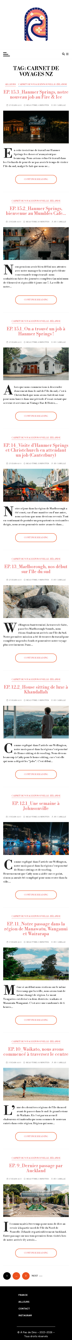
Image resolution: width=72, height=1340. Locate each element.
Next (34, 1276)
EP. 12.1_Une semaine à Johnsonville (36, 806)
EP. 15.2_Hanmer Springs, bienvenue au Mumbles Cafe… (36, 211)
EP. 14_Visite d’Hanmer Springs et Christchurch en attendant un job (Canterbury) (36, 450)
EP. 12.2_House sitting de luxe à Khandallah (36, 689)
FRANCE (23, 1295)
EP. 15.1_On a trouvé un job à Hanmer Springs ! (36, 331)
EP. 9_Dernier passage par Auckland (36, 1168)
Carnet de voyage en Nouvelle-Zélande (42, 84)
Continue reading (36, 179)
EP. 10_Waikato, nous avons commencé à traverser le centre (35, 1052)
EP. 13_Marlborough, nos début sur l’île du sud (35, 569)
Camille (61, 105)
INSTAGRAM (25, 1315)
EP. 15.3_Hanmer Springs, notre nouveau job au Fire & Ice (36, 94)
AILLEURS (10, 84)
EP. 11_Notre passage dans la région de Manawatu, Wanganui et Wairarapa (36, 929)
